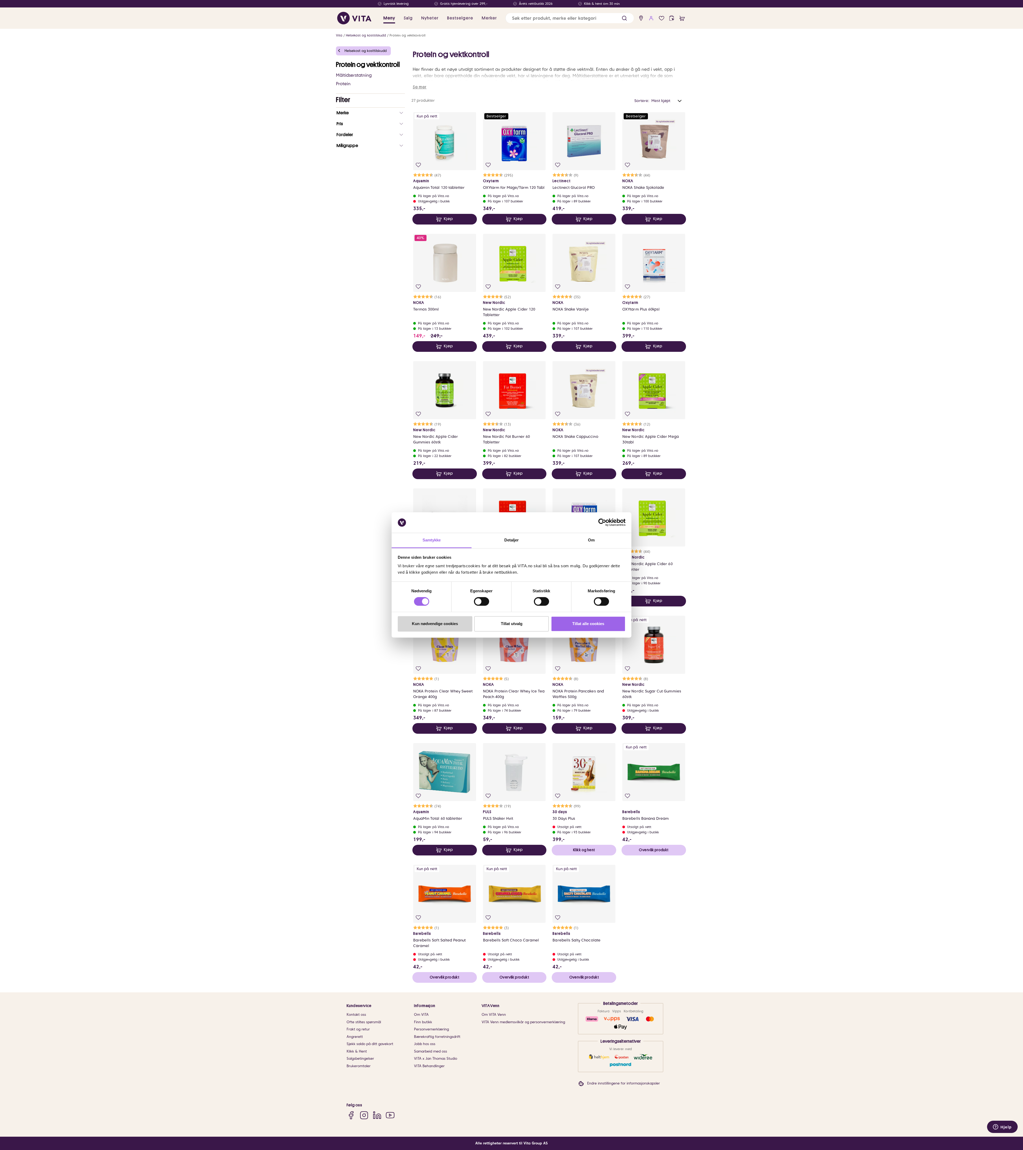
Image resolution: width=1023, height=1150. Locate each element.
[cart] (682, 18)
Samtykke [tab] (432, 540)
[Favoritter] (661, 18)
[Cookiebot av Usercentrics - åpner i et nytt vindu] (602, 523)
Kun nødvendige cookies (435, 623)
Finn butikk (423, 1022)
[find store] (641, 18)
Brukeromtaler (359, 1066)
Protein (343, 83)
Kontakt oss (356, 1015)
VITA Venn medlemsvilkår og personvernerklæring (523, 1022)
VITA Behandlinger (429, 1066)
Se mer (420, 87)
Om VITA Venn (494, 1015)
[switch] (481, 601)
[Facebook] (351, 1115)
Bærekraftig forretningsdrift (437, 1037)
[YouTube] (390, 1115)
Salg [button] (408, 18)
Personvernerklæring (431, 1029)
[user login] (651, 18)
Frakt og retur (358, 1029)
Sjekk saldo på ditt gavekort (370, 1044)
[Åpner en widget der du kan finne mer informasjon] (1002, 1127)
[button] (624, 18)
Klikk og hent (584, 850)
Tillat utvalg (511, 623)
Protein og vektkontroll (407, 35)
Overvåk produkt (653, 850)
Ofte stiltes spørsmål (364, 1022)
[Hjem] (354, 18)
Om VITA (421, 1015)
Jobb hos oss (424, 1044)
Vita (339, 35)
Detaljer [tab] (511, 540)
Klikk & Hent (357, 1051)
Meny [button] (389, 18)
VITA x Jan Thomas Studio (435, 1059)
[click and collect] (672, 18)
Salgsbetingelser (360, 1059)
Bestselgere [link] (460, 18)
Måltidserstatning (354, 75)
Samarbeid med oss (430, 1051)
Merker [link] (489, 18)
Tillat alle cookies (588, 623)
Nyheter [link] (430, 18)
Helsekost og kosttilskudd (366, 35)
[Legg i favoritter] (418, 165)
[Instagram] (364, 1115)
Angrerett (355, 1037)
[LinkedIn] (377, 1115)
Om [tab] (591, 540)
